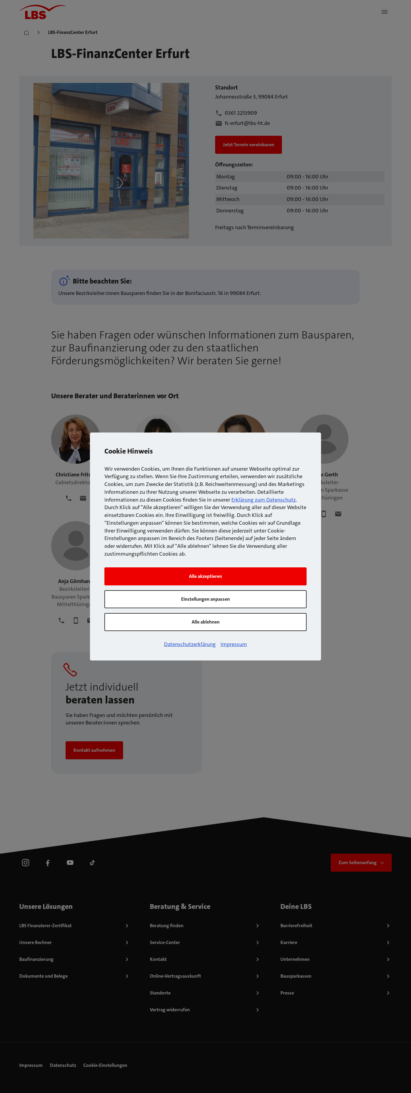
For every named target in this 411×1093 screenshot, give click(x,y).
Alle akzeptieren (205, 576)
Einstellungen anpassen (205, 599)
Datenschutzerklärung (190, 644)
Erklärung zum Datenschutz (263, 499)
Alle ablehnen (206, 622)
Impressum (234, 644)
